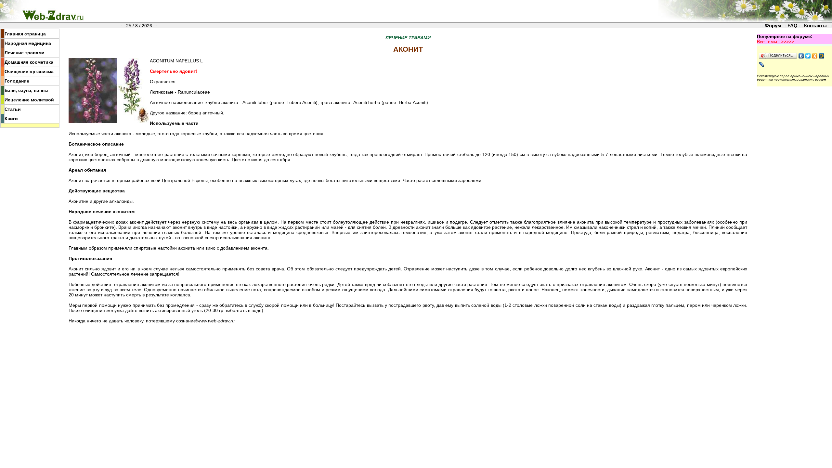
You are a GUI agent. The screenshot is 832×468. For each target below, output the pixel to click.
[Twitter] (808, 56)
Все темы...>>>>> (775, 41)
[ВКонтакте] (801, 56)
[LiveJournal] (761, 64)
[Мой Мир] (821, 56)
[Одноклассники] (815, 56)
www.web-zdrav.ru (216, 320)
